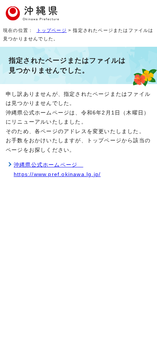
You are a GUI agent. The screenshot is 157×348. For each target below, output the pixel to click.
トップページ (52, 30)
